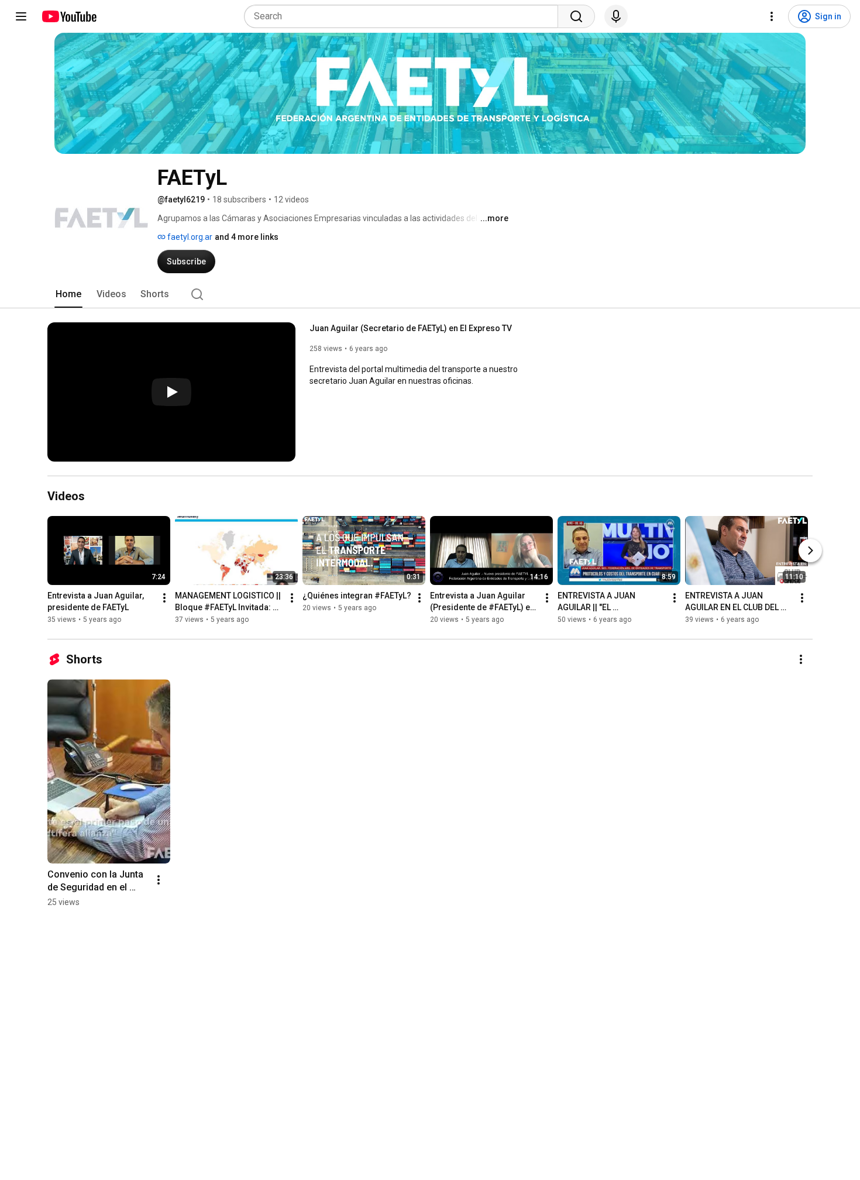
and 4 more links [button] (246, 237)
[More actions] (164, 598)
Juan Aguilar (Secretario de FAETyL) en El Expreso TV (410, 328)
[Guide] (21, 16)
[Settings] (772, 16)
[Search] (576, 16)
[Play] (171, 392)
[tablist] (430, 294)
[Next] (810, 550)
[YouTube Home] (69, 16)
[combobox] (404, 16)
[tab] (68, 294)
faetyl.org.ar (189, 237)
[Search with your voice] (616, 16)
